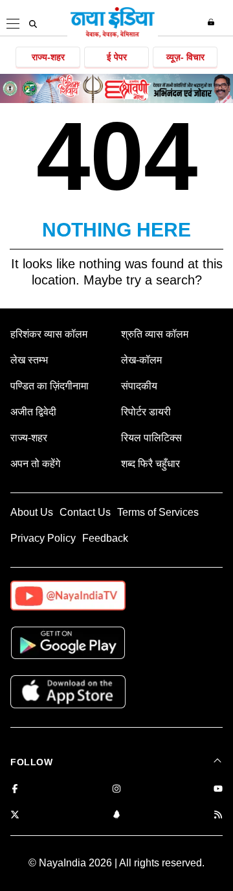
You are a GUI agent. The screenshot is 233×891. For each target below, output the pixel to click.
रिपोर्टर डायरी (146, 411)
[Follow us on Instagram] (116, 789)
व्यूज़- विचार (185, 57)
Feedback (105, 538)
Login (212, 22)
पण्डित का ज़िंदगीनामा (49, 385)
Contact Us (85, 512)
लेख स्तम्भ (29, 359)
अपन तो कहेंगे (35, 463)
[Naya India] (113, 35)
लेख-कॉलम (141, 359)
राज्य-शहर (48, 57)
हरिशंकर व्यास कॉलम (48, 334)
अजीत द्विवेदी (33, 411)
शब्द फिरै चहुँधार (150, 463)
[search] (33, 24)
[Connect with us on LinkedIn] (116, 815)
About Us (31, 512)
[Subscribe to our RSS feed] (218, 815)
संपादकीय (139, 385)
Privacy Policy (43, 538)
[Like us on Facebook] (14, 789)
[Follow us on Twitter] (14, 815)
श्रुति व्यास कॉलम (154, 334)
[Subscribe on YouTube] (218, 789)
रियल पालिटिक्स (151, 437)
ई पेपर (117, 57)
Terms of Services (158, 512)
